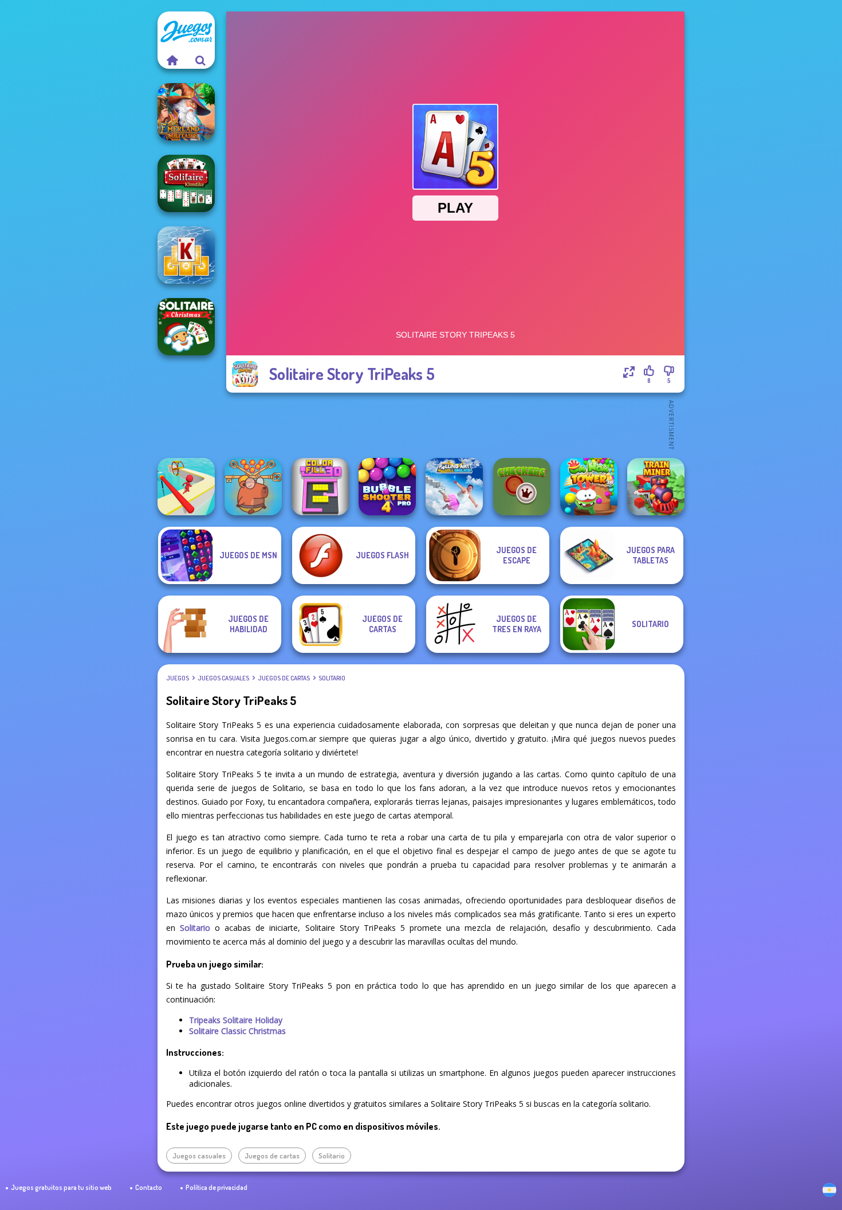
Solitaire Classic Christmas (237, 1030)
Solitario (331, 678)
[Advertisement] (455, 424)
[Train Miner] (655, 486)
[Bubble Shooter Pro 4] (387, 486)
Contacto (148, 1187)
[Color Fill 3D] (320, 486)
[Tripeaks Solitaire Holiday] (186, 255)
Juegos (177, 678)
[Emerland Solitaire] (186, 111)
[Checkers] (521, 486)
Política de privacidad (216, 1187)
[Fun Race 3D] (186, 486)
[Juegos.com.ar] (172, 60)
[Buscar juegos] (200, 60)
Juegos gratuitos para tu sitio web (61, 1187)
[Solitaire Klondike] (186, 183)
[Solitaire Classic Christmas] (186, 326)
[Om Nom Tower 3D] (588, 486)
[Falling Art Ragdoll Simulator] (454, 486)
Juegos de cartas (284, 678)
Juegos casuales (223, 678)
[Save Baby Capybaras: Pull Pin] (253, 486)
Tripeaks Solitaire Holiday (235, 1020)
